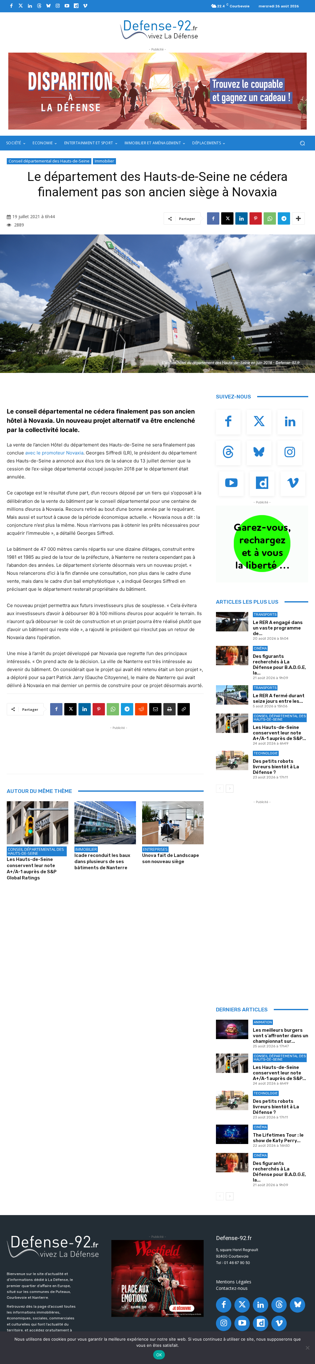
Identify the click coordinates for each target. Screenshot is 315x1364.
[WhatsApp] (270, 218)
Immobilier (104, 161)
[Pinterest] (255, 218)
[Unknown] (157, 91)
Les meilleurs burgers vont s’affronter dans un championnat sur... (280, 1035)
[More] (298, 218)
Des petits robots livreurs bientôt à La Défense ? (276, 766)
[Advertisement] (119, 745)
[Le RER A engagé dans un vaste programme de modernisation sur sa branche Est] (232, 621)
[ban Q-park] (262, 544)
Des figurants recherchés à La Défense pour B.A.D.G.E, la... (279, 665)
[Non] (307, 1348)
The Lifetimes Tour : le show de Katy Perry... (278, 1137)
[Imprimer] (169, 709)
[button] (302, 143)
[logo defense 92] (159, 29)
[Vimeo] (85, 6)
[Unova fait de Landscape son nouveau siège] (173, 822)
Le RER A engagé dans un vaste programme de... (278, 628)
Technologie (266, 753)
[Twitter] (20, 6)
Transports (265, 615)
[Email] (155, 709)
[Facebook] (11, 6)
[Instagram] (57, 6)
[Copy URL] (183, 709)
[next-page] (229, 789)
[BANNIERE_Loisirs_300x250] (157, 1278)
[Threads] (39, 6)
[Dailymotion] (76, 6)
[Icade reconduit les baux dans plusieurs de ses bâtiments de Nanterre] (105, 822)
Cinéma (260, 648)
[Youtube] (66, 6)
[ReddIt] (141, 709)
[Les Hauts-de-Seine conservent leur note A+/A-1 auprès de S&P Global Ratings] (37, 822)
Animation (263, 1022)
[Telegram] (284, 218)
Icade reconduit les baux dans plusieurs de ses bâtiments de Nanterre (102, 861)
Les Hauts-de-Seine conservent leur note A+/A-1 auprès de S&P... (279, 733)
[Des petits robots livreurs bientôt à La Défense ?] (232, 760)
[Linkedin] (29, 6)
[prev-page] (220, 789)
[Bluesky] (48, 6)
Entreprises (155, 849)
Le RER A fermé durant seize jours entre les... (279, 698)
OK (159, 1354)
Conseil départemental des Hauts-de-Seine (49, 161)
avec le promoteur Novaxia (54, 453)
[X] (227, 218)
